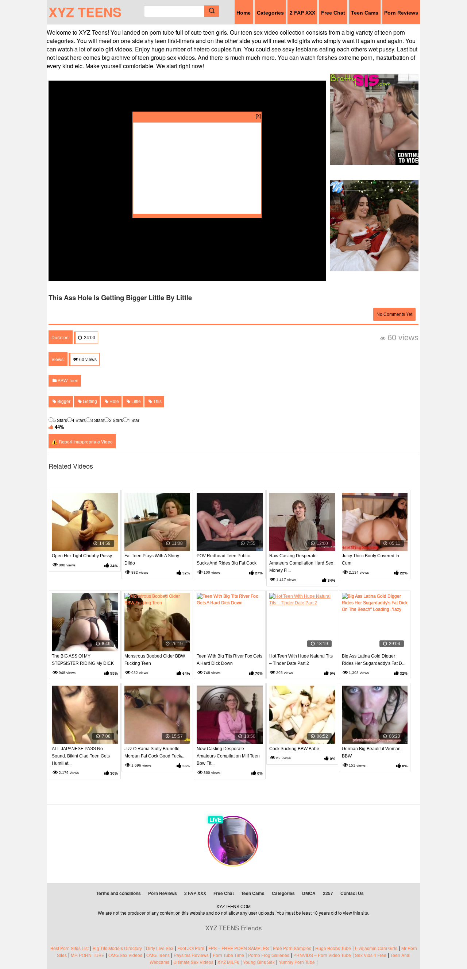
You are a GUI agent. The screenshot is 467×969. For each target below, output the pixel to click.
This (157, 401)
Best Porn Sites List (69, 948)
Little (135, 401)
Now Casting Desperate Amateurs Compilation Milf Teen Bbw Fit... (228, 756)
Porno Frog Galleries (268, 955)
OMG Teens (158, 955)
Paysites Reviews (191, 955)
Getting (89, 401)
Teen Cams (364, 13)
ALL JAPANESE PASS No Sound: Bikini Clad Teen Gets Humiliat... (81, 756)
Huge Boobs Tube (333, 948)
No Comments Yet (394, 314)
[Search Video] (211, 11)
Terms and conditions (118, 893)
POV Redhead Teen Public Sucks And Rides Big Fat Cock (226, 559)
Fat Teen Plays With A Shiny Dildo (151, 559)
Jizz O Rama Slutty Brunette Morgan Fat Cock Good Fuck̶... (154, 752)
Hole (113, 401)
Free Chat (333, 13)
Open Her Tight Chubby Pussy (82, 555)
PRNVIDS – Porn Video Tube (322, 955)
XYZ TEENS (85, 11)
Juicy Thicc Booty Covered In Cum (370, 559)
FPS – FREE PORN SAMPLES (238, 948)
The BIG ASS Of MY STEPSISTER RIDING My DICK (83, 660)
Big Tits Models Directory (117, 948)
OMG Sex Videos (125, 955)
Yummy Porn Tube (297, 962)
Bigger (63, 401)
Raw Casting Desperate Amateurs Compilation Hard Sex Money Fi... (301, 563)
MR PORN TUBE (87, 955)
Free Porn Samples (292, 948)
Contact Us (352, 893)
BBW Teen (67, 380)
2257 (328, 893)
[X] (258, 115)
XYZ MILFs (228, 962)
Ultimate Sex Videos (193, 962)
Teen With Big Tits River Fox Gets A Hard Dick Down (229, 660)
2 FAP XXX (302, 13)
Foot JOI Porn (190, 948)
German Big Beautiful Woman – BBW (373, 752)
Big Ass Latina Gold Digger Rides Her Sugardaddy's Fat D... (373, 660)
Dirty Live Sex (159, 948)
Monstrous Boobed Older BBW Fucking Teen (154, 660)
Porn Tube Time (228, 955)
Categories (270, 13)
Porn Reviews (401, 13)
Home (243, 13)
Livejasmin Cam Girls (376, 948)
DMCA (309, 893)
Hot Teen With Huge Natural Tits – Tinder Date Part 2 (301, 660)
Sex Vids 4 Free (370, 955)
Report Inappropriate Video (86, 441)
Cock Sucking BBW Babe (294, 748)
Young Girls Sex (259, 962)
